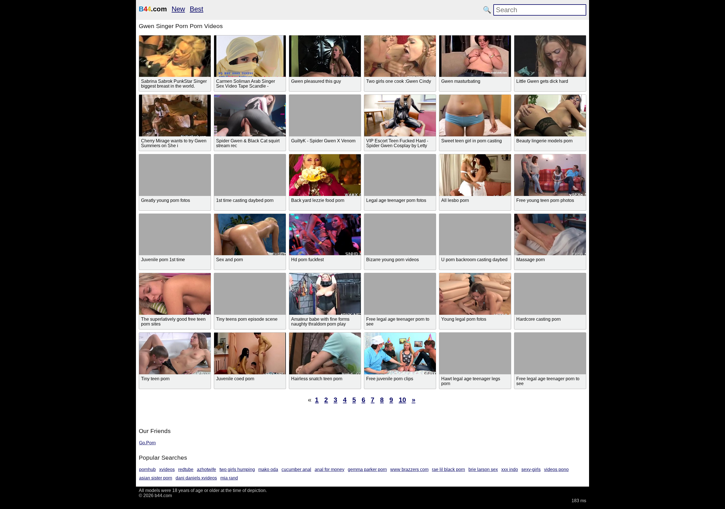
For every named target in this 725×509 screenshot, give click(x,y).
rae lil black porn (448, 469)
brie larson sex (483, 469)
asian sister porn (155, 478)
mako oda (268, 469)
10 (402, 400)
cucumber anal (296, 469)
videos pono (556, 469)
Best (196, 9)
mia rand (229, 478)
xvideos (167, 469)
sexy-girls (531, 469)
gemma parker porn (367, 469)
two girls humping (237, 469)
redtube (185, 469)
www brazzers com (409, 469)
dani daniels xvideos (196, 478)
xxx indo (509, 469)
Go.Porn (147, 442)
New (178, 9)
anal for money (329, 469)
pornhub (147, 469)
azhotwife (206, 469)
